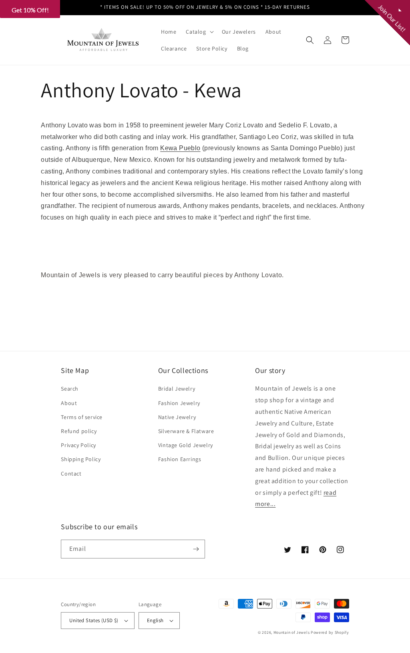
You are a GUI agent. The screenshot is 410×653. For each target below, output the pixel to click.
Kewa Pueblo (180, 148)
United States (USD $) (93, 620)
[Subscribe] (196, 549)
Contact (71, 473)
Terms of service (81, 417)
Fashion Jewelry (179, 403)
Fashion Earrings (179, 459)
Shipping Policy (80, 459)
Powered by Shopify (330, 632)
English (155, 620)
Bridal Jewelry (176, 388)
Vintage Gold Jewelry (185, 445)
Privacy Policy (78, 445)
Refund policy (78, 431)
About (69, 403)
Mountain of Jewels (291, 632)
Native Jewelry (177, 417)
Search (69, 388)
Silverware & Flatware (186, 431)
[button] (199, 31)
